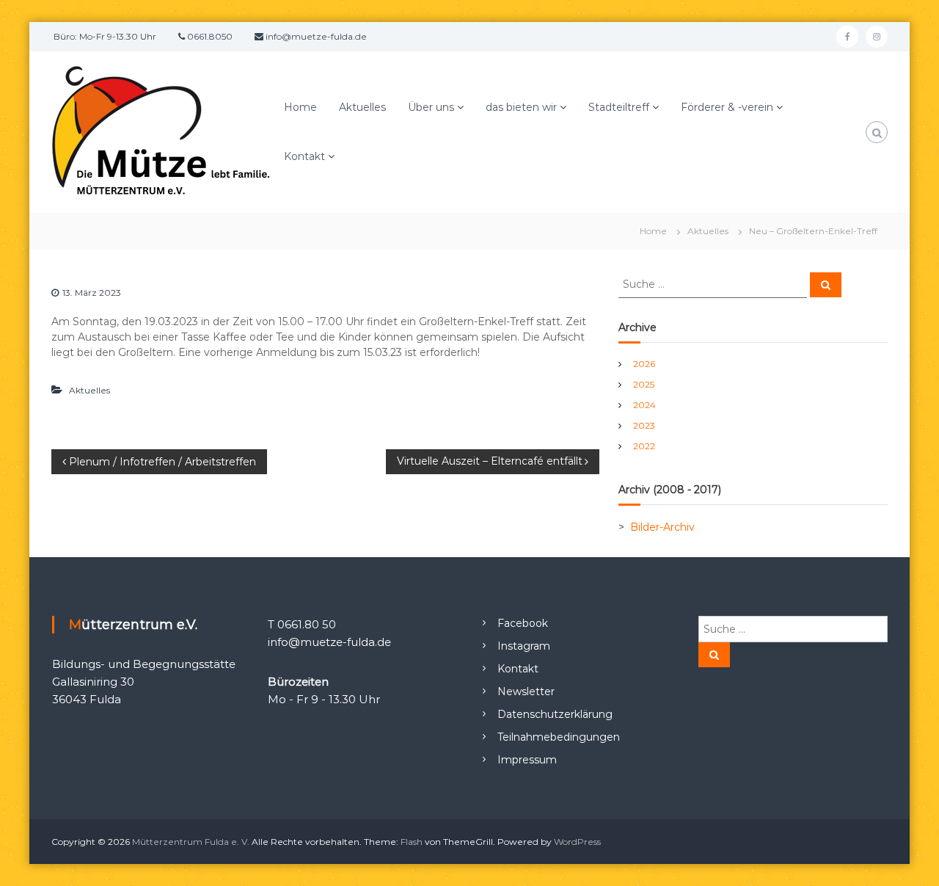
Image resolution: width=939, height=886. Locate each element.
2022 (644, 445)
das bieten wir (521, 107)
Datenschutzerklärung (555, 714)
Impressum (527, 759)
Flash (412, 841)
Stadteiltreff (618, 107)
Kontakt (304, 156)
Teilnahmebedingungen (558, 737)
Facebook (522, 623)
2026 (644, 363)
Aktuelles (362, 107)
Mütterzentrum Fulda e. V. (190, 841)
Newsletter (526, 691)
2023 (644, 425)
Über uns (431, 107)
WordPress (577, 841)
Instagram (523, 646)
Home (300, 107)
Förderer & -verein (727, 107)
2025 (643, 384)
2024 (644, 404)
